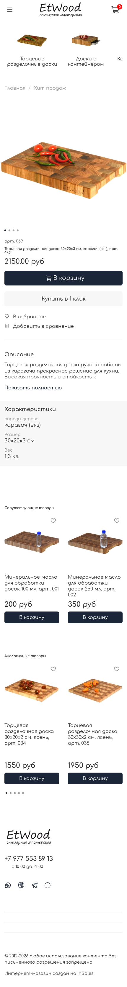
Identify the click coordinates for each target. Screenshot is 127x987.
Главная (14, 88)
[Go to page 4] (19, 793)
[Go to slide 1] (5, 230)
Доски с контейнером (86, 61)
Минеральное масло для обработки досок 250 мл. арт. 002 (94, 586)
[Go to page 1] (6, 793)
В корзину (31, 617)
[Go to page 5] (23, 793)
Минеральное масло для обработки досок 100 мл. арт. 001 (31, 583)
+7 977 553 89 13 (28, 859)
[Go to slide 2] (9, 230)
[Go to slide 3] (13, 230)
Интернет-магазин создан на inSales (49, 973)
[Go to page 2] (11, 793)
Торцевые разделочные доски (32, 61)
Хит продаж (50, 88)
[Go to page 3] (15, 793)
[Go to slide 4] (18, 230)
